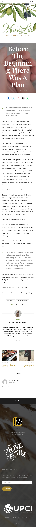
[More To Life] (18, 30)
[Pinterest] (18, 98)
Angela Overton (13, 90)
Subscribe (7, 488)
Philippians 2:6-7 (22, 300)
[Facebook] (8, 98)
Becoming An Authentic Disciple (28, 366)
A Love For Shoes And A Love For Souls (9, 366)
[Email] (23, 98)
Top (18, 523)
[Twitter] (13, 98)
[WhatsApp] (27, 98)
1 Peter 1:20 (10, 300)
